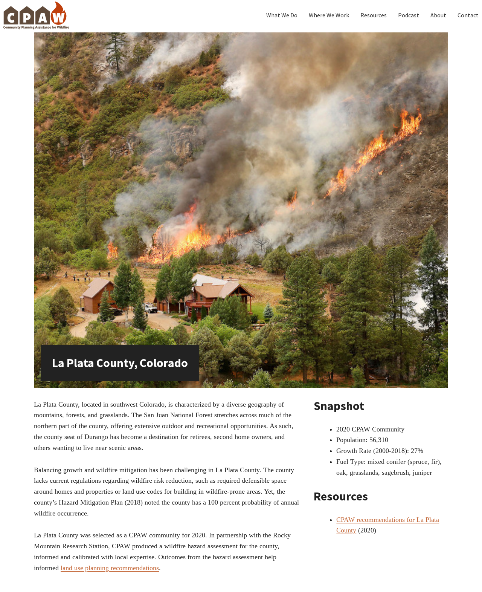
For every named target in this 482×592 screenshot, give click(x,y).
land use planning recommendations (110, 568)
